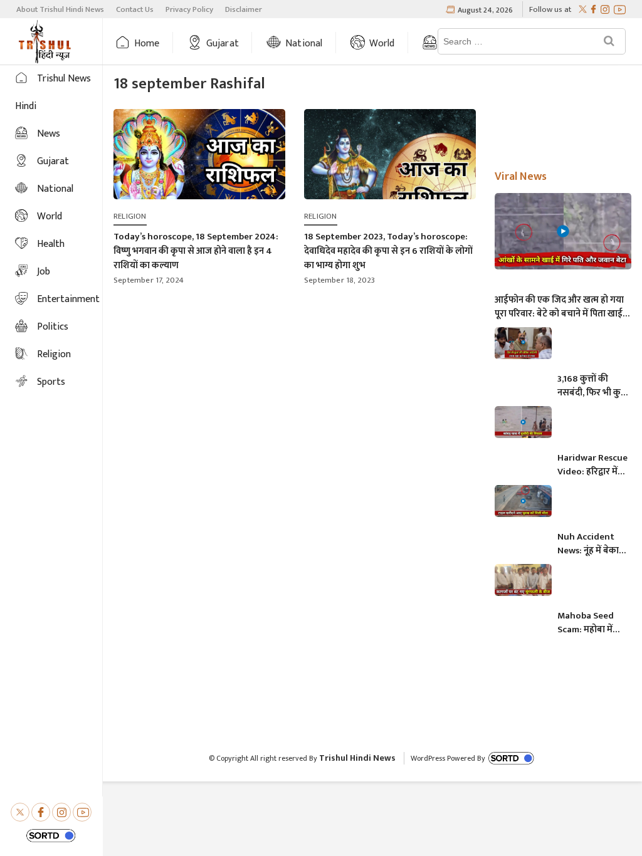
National (304, 43)
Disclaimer (243, 9)
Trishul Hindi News (357, 758)
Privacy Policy (189, 9)
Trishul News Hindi (53, 92)
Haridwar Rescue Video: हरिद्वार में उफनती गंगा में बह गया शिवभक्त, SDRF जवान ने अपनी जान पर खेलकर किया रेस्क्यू (592, 465)
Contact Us (135, 9)
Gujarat (222, 43)
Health (51, 244)
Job (43, 271)
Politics (52, 326)
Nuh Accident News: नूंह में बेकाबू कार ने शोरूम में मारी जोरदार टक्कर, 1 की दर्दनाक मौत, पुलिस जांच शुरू (592, 544)
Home (147, 43)
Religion (54, 354)
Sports (51, 381)
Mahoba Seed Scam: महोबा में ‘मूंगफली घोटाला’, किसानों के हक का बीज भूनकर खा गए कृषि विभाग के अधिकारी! (589, 623)
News (48, 133)
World (382, 43)
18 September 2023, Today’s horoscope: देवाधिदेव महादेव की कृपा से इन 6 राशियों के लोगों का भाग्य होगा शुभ (388, 251)
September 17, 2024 (148, 280)
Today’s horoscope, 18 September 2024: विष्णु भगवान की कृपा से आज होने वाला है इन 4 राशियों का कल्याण (195, 251)
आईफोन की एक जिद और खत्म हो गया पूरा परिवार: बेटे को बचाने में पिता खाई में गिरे (562, 307)
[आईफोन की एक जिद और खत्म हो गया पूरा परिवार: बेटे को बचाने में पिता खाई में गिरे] (563, 231)
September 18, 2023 (340, 280)
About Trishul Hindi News (60, 9)
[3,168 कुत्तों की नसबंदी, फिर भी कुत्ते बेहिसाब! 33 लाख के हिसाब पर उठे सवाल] (523, 343)
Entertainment (68, 299)
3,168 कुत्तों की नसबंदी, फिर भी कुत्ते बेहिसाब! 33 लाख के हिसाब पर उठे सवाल (592, 386)
